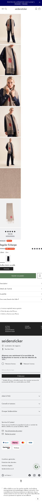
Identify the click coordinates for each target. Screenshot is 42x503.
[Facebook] (30, 475)
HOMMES (18, 4)
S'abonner (21, 376)
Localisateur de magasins (12, 346)
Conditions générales (8, 459)
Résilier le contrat (10, 434)
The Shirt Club (9, 349)
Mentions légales (7, 465)
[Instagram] (34, 475)
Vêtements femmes (10, 364)
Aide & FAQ (6, 396)
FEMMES (24, 4)
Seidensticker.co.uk (8, 469)
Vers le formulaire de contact (13, 431)
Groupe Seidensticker (9, 411)
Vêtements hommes (28, 364)
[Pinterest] (39, 475)
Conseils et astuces (8, 404)
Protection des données (9, 462)
